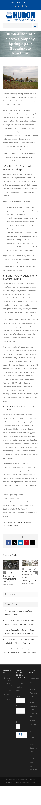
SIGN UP (21, 735)
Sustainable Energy (12, 525)
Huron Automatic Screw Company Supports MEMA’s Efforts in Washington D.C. (30, 575)
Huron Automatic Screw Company (15, 522)
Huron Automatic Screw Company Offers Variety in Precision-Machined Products (33, 717)
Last (17, 716)
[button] (4, 572)
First (17, 705)
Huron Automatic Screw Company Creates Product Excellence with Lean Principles (33, 753)
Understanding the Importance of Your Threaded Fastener (33, 688)
